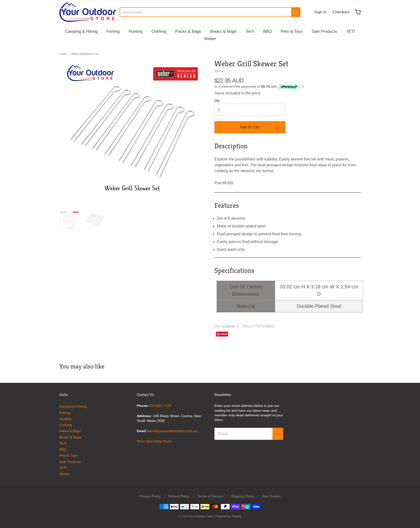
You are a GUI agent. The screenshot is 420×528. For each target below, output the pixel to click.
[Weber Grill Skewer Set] (69, 220)
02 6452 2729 (160, 406)
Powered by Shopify (228, 516)
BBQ (267, 31)
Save (224, 334)
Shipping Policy (242, 496)
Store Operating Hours (154, 441)
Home (62, 53)
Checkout (340, 12)
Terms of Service (210, 496)
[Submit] (295, 12)
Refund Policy (179, 496)
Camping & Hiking (81, 31)
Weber (210, 38)
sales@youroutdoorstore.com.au (172, 431)
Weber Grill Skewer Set (85, 53)
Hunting (135, 31)
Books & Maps (223, 31)
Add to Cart (250, 127)
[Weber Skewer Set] (94, 220)
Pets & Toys (292, 31)
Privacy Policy (150, 496)
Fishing (113, 31)
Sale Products (324, 31)
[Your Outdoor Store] (87, 12)
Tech (250, 31)
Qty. (217, 100)
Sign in (320, 12)
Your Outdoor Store (201, 516)
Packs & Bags (188, 31)
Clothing (158, 31)
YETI (350, 31)
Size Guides (271, 496)
